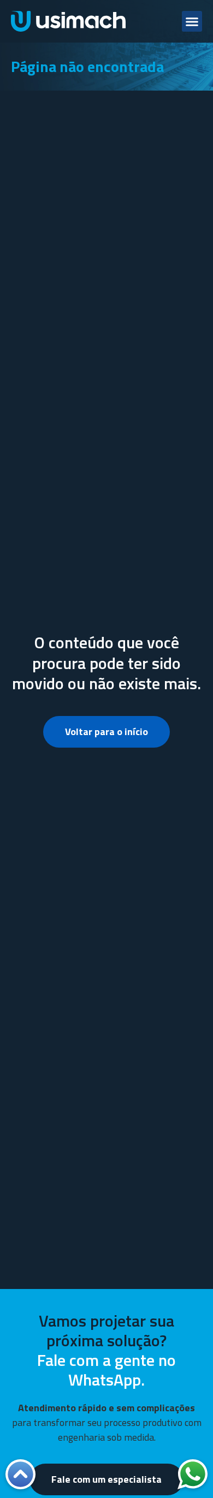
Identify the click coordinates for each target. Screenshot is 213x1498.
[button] (192, 21)
